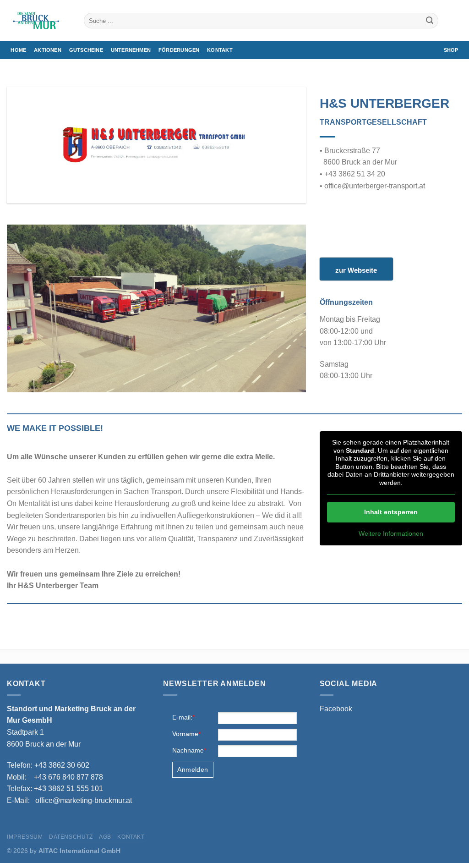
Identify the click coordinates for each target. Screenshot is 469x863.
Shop (451, 50)
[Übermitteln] (429, 20)
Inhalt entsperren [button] (391, 512)
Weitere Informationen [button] (391, 533)
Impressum (25, 837)
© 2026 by (63, 850)
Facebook (336, 709)
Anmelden (192, 769)
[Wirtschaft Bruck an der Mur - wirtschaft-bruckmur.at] (38, 20)
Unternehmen (131, 50)
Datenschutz (71, 837)
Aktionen (47, 50)
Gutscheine (86, 50)
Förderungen (178, 50)
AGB (105, 837)
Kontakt (220, 50)
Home (18, 50)
